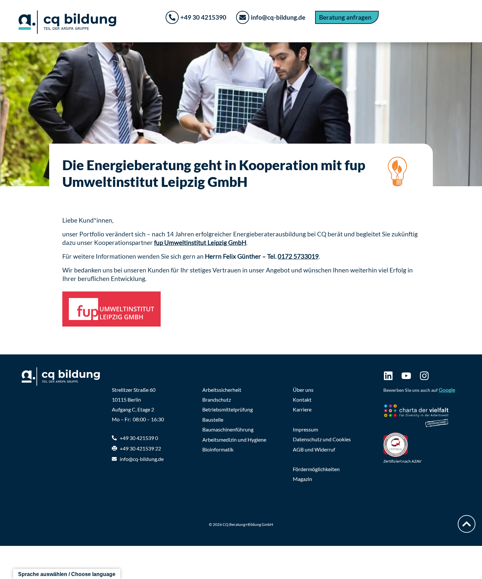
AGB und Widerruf (314, 449)
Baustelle (212, 419)
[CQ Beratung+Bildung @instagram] (424, 376)
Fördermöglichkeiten (316, 469)
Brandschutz (216, 399)
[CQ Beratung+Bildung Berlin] (64, 376)
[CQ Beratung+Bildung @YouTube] (406, 376)
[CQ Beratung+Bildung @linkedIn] (388, 376)
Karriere (302, 409)
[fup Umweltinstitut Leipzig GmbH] (111, 308)
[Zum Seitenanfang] (466, 524)
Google (447, 390)
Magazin (302, 479)
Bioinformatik (217, 449)
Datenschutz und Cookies (322, 439)
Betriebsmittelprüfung (227, 409)
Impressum (305, 429)
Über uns (303, 390)
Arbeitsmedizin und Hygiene (234, 439)
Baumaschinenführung (227, 429)
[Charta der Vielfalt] (422, 416)
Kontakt (302, 399)
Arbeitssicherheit (221, 390)
